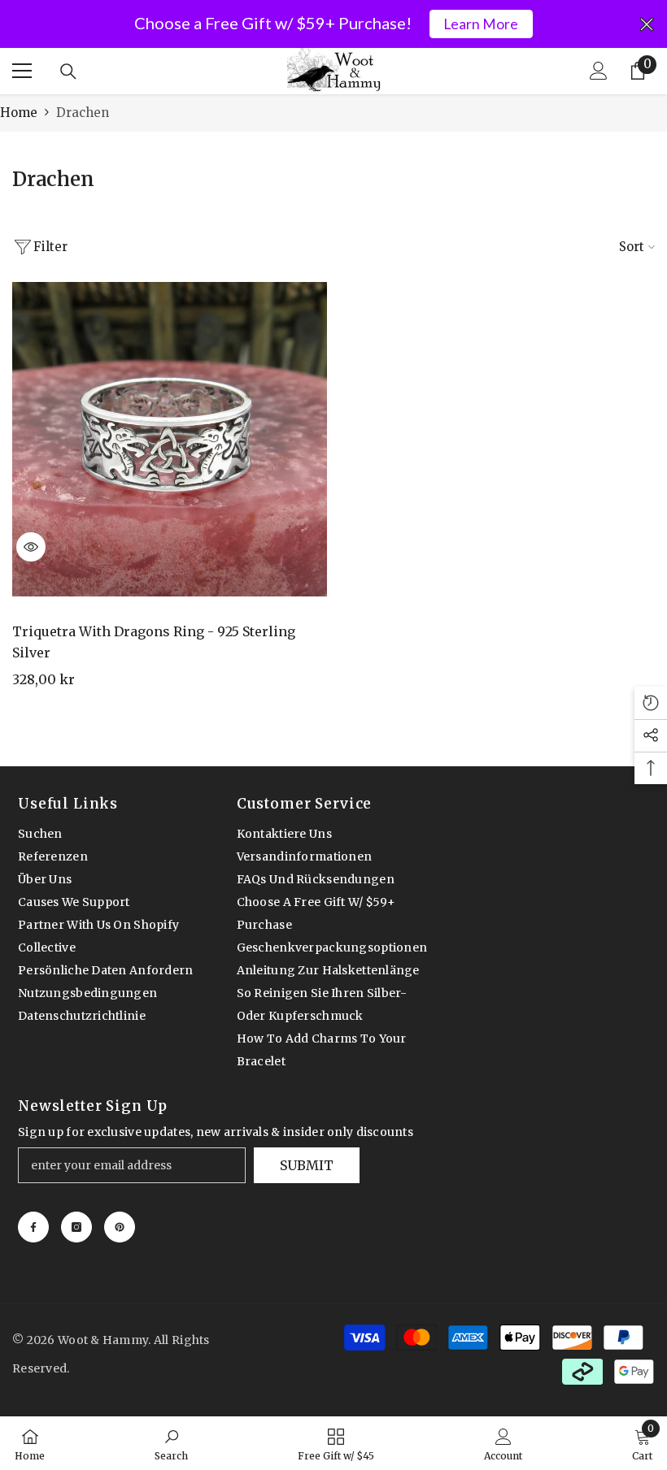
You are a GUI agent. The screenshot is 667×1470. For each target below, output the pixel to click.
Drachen (82, 112)
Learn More (480, 24)
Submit (307, 1165)
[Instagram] (76, 1227)
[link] (171, 1443)
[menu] (22, 70)
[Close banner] (646, 24)
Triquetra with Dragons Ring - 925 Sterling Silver (153, 642)
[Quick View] (31, 547)
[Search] (68, 71)
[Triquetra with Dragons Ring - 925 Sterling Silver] (169, 439)
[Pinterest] (119, 1227)
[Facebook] (33, 1227)
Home (18, 112)
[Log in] (599, 71)
